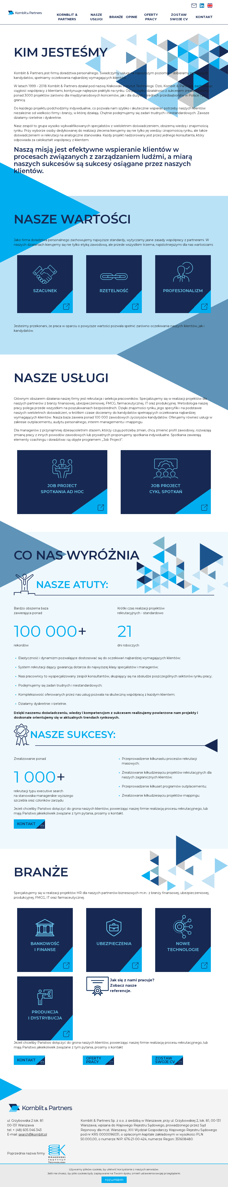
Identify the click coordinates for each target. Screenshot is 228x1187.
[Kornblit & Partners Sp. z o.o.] (25, 12)
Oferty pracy (151, 17)
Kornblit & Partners (67, 17)
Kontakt (204, 17)
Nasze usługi (96, 17)
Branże (116, 17)
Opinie (131, 17)
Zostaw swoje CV (179, 17)
